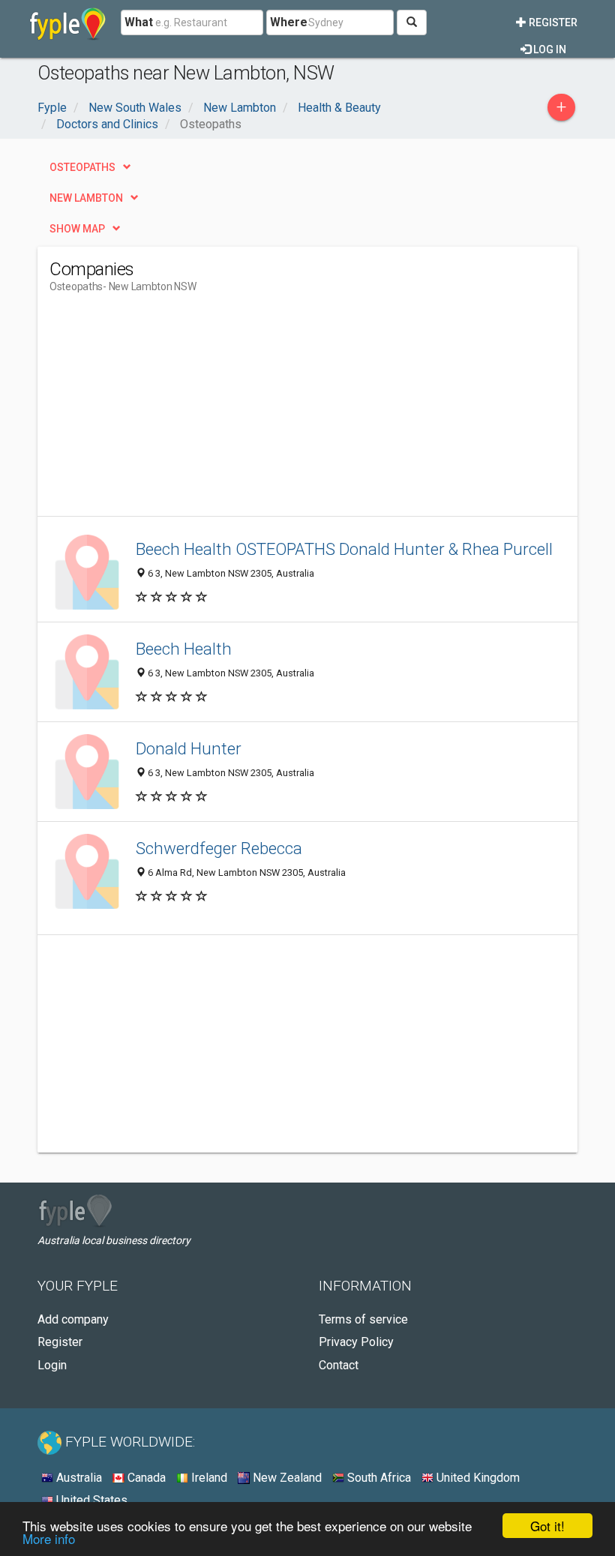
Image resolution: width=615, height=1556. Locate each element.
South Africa (377, 1478)
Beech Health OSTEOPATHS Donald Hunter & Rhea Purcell (344, 549)
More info (48, 1538)
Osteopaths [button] (83, 167)
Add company (73, 1319)
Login (52, 1365)
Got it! (547, 1525)
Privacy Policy (356, 1342)
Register (552, 22)
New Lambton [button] (86, 198)
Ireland (207, 1478)
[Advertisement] (176, 411)
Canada (145, 1478)
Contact (338, 1365)
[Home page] (68, 22)
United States (90, 1500)
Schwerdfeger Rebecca (219, 848)
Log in (548, 49)
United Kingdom (477, 1478)
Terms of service (363, 1319)
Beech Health (184, 648)
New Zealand (286, 1478)
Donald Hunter (189, 748)
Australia (77, 1478)
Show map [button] (77, 229)
